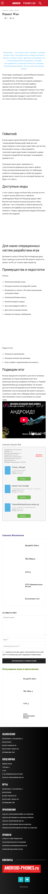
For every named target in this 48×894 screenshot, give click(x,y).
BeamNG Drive (32, 545)
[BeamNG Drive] (14, 546)
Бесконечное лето (32, 599)
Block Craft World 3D (10, 749)
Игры (11, 10)
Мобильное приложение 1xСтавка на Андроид (19, 828)
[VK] (15, 527)
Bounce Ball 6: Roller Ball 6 (12, 738)
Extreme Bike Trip (8, 752)
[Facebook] (4, 527)
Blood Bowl (6, 742)
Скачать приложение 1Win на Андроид (16, 824)
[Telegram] (10, 527)
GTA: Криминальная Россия (33, 585)
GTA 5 (28, 572)
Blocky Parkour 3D (9, 745)
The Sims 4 (30, 559)
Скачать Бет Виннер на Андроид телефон (17, 817)
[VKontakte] (27, 879)
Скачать (23, 479)
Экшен (17, 10)
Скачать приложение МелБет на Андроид (17, 814)
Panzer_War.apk (18, 467)
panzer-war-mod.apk (20, 486)
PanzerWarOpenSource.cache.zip (25, 504)
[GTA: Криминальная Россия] (14, 586)
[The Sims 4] (14, 559)
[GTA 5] (14, 572)
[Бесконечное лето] (14, 599)
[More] (20, 527)
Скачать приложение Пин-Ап (13, 777)
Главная (5, 10)
